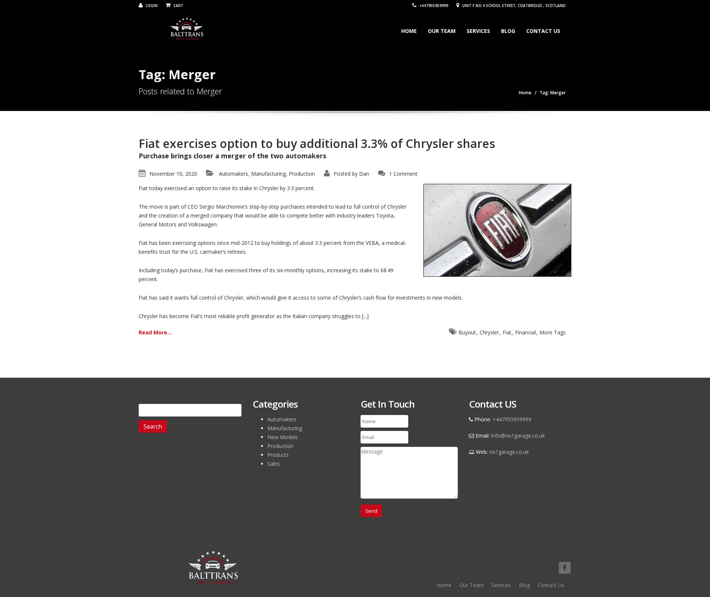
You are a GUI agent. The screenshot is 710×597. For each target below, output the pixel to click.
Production (302, 173)
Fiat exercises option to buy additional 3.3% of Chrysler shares (317, 143)
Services (478, 30)
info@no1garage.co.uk (518, 435)
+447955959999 (433, 5)
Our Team (442, 30)
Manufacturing (268, 173)
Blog (508, 30)
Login (151, 5)
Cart (177, 5)
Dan (364, 173)
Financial (525, 332)
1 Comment (403, 173)
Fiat (507, 332)
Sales (273, 463)
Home (409, 30)
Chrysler (489, 332)
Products (278, 454)
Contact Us (543, 30)
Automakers (233, 173)
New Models (282, 437)
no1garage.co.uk (509, 451)
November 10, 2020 (173, 173)
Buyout (467, 332)
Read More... (155, 332)
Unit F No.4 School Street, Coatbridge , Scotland (513, 5)
